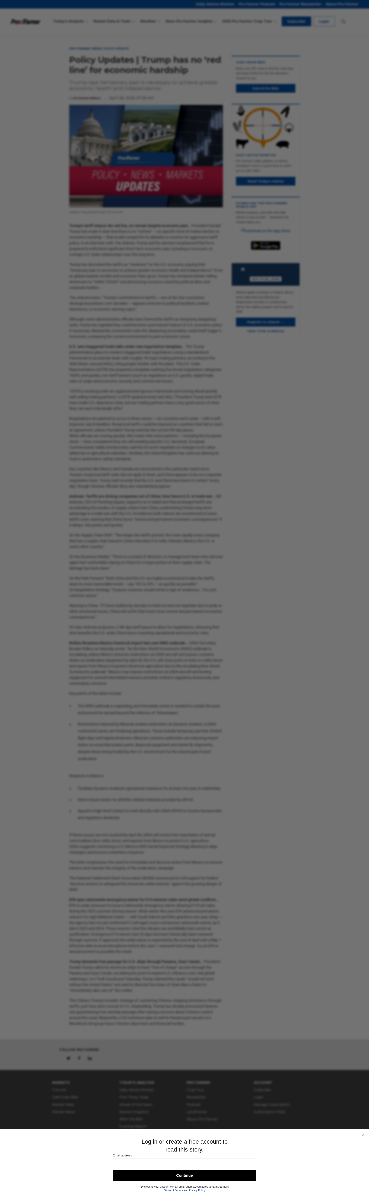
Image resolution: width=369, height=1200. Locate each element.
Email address (122, 1155)
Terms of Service (173, 1190)
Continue (184, 1175)
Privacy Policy (197, 1190)
